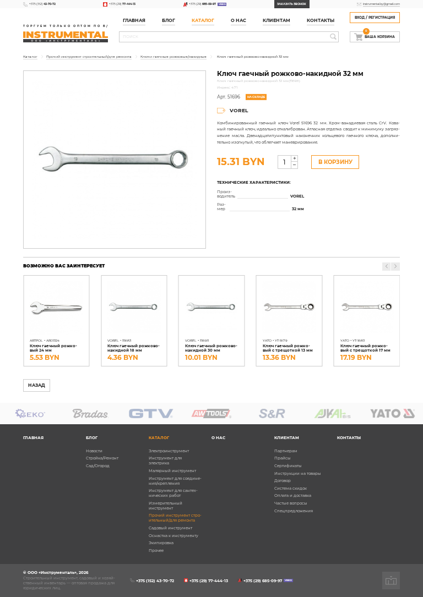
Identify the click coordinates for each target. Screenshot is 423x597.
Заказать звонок (291, 4)
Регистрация (381, 17)
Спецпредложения (293, 510)
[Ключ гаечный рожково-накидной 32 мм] (114, 159)
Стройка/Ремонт (102, 458)
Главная (134, 20)
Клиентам (286, 437)
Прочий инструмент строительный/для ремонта (175, 518)
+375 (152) (42, 4)
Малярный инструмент (172, 470)
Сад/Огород (98, 465)
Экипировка (161, 542)
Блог (91, 437)
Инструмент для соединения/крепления (175, 481)
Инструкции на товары (297, 473)
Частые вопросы (290, 503)
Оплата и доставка (292, 495)
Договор (282, 480)
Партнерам (285, 450)
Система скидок (290, 488)
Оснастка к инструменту (173, 535)
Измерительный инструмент (165, 506)
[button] (395, 266)
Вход (360, 17)
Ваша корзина (380, 35)
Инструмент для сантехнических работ (173, 493)
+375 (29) (122, 4)
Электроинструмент (169, 450)
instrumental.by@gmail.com (381, 4)
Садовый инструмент (170, 527)
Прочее (156, 550)
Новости (94, 450)
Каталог (203, 20)
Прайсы (282, 458)
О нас (238, 20)
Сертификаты (288, 465)
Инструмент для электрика (165, 460)
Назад (36, 385)
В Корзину (335, 162)
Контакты (320, 20)
